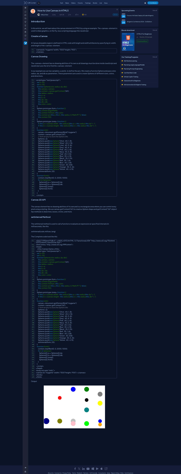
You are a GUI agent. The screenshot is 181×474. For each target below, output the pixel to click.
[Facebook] (75, 468)
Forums (80, 3)
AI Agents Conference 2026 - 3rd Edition (139, 21)
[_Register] (25, 467)
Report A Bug (115, 473)
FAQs (122, 473)
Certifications (129, 473)
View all (155, 10)
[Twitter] (79, 468)
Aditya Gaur (44, 14)
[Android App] (97, 468)
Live (101, 3)
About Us (51, 473)
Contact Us (58, 473)
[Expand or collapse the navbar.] (25, 8)
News (67, 3)
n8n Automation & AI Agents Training (135, 84)
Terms (74, 473)
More (105, 3)
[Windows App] (93, 468)
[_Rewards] (25, 35)
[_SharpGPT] (25, 39)
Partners (86, 473)
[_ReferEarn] (25, 32)
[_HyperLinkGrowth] (25, 43)
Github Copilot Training (131, 77)
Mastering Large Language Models (134, 65)
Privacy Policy (67, 473)
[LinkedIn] (83, 468)
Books (95, 3)
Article (115, 14)
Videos (73, 3)
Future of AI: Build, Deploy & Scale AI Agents (140, 15)
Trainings (88, 3)
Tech (61, 3)
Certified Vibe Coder (130, 73)
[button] (76, 14)
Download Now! (142, 41)
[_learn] (25, 21)
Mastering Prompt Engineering (133, 69)
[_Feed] (25, 11)
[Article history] (53, 14)
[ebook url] (128, 50)
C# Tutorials (93, 473)
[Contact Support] (106, 468)
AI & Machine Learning (130, 61)
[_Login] (25, 471)
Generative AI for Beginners (132, 80)
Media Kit (79, 473)
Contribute (153, 3)
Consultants (102, 473)
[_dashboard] (25, 15)
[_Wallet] (25, 18)
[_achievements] (25, 25)
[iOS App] (101, 468)
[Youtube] (88, 468)
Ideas (108, 473)
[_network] (25, 28)
